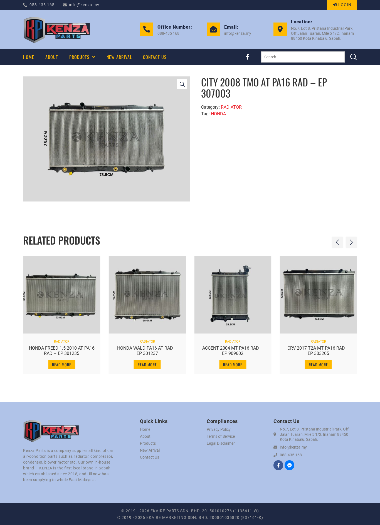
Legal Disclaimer (221, 443)
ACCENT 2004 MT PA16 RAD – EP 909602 (232, 350)
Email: (231, 27)
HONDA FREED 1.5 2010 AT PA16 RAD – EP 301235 (62, 350)
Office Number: (174, 27)
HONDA (218, 113)
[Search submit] (353, 57)
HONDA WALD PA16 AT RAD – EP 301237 (147, 350)
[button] (337, 242)
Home (145, 429)
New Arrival (150, 450)
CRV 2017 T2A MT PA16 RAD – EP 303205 (318, 350)
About (145, 436)
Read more (61, 364)
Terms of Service (221, 436)
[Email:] (213, 29)
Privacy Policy (219, 429)
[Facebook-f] (247, 57)
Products (148, 443)
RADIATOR (231, 107)
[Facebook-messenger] (289, 465)
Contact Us (149, 457)
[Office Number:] (146, 29)
